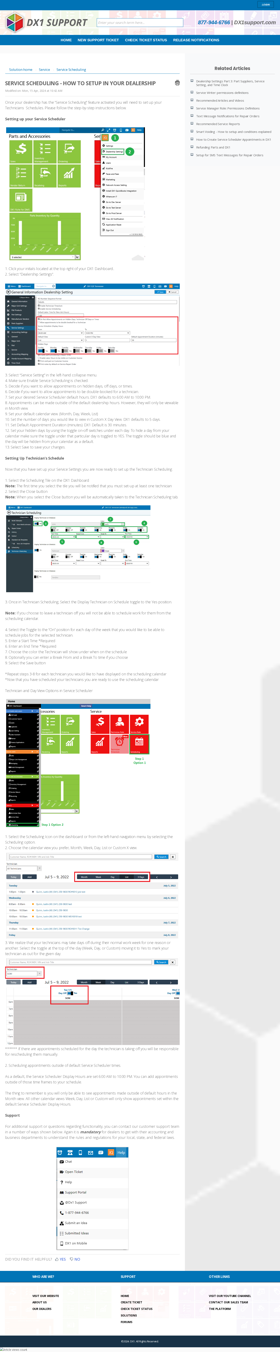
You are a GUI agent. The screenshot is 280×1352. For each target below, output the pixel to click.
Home (66, 40)
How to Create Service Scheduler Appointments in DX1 (233, 139)
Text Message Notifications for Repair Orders (228, 116)
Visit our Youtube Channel (230, 1296)
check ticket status (137, 1309)
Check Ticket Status (146, 40)
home (125, 1296)
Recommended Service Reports (218, 124)
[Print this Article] (177, 82)
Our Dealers (41, 1309)
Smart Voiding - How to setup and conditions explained (233, 132)
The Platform (220, 1309)
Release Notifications (196, 40)
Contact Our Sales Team (228, 1302)
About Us (39, 1302)
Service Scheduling (71, 69)
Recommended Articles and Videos (220, 100)
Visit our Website (45, 1296)
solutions (129, 1315)
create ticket (131, 1302)
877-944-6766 (214, 22)
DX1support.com (255, 22)
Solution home (21, 69)
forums (126, 1322)
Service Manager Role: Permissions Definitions (228, 108)
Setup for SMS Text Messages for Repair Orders (229, 155)
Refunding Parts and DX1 (213, 147)
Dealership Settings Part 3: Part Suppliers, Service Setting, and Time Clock (230, 83)
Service (44, 69)
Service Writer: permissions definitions (222, 93)
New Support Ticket (98, 40)
